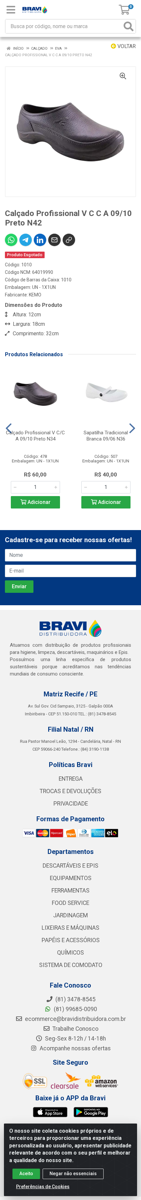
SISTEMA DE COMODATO (70, 965)
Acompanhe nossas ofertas (74, 1048)
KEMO (35, 294)
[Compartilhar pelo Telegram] (25, 240)
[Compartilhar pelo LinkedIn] (40, 240)
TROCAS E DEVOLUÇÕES (70, 791)
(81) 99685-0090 (74, 1009)
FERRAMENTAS (70, 890)
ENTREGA (71, 778)
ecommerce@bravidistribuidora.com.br (75, 1019)
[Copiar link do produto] (69, 240)
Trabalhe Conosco (74, 1028)
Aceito (26, 1173)
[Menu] (11, 10)
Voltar (126, 46)
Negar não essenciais (73, 1173)
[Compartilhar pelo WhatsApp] (11, 240)
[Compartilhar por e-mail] (54, 240)
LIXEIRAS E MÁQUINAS (70, 928)
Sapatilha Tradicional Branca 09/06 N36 (106, 436)
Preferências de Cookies (43, 1186)
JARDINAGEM (70, 915)
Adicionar (38, 502)
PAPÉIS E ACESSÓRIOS (71, 940)
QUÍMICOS (70, 952)
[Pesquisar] (128, 26)
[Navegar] (8, 428)
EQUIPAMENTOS (70, 878)
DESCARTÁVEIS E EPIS (70, 865)
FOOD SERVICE (70, 903)
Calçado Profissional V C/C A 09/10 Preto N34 (35, 436)
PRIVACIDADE (70, 803)
